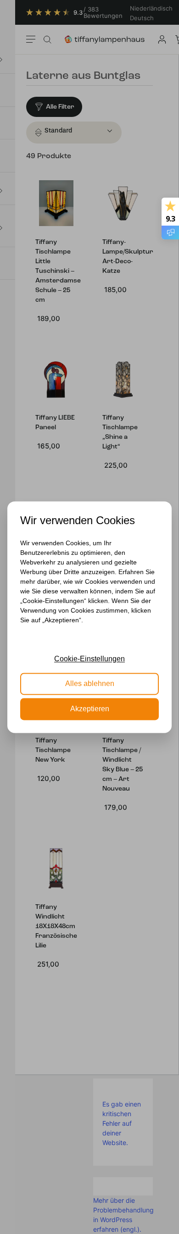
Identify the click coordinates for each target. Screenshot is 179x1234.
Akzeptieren (89, 709)
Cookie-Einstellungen (89, 659)
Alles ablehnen (89, 684)
